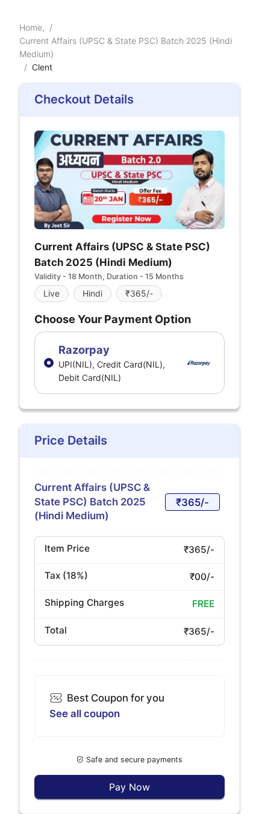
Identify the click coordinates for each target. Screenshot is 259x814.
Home (30, 27)
